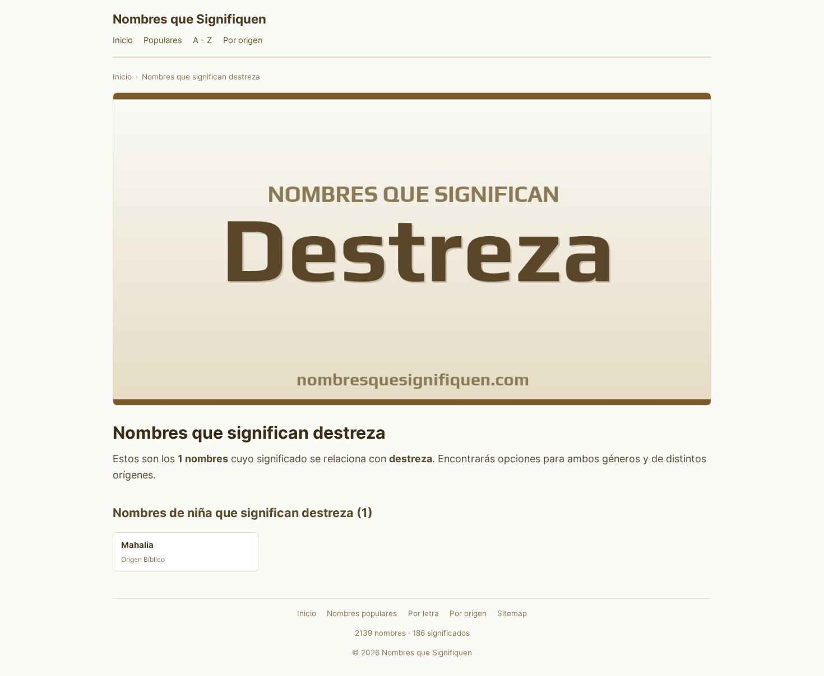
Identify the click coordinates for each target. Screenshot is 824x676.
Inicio (123, 40)
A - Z (202, 40)
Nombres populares (362, 613)
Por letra (423, 613)
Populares (162, 40)
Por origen (243, 40)
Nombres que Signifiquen (189, 18)
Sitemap (512, 613)
